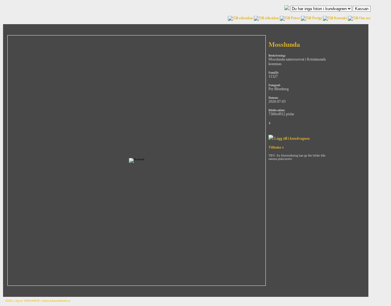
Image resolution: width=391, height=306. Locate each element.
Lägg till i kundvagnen (291, 138)
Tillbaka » (276, 147)
